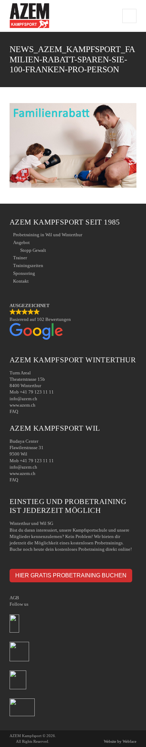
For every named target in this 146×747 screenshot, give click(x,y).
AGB (14, 597)
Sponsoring (24, 273)
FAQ (14, 411)
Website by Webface (120, 741)
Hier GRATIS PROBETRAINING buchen (71, 575)
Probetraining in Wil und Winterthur (47, 234)
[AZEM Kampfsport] (29, 16)
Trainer (20, 257)
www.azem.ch (22, 405)
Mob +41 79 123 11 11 (32, 392)
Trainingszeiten (28, 265)
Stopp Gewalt (33, 250)
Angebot (21, 242)
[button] (73, 321)
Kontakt (21, 281)
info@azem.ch (23, 398)
